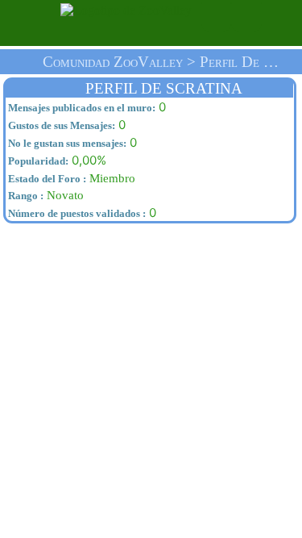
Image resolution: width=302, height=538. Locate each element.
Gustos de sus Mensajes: (60, 125)
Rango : (24, 196)
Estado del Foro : (46, 179)
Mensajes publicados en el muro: (80, 108)
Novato (45, 195)
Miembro (70, 178)
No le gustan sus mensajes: (66, 143)
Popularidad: (37, 161)
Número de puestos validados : (76, 213)
